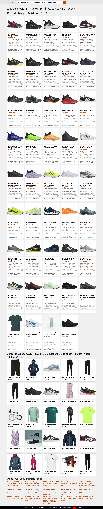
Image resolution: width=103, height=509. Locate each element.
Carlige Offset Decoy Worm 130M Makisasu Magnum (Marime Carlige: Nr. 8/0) (33, 483)
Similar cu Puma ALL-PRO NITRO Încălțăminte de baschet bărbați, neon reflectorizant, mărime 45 (32, 237)
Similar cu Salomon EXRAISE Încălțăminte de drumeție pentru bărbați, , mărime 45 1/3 (86, 237)
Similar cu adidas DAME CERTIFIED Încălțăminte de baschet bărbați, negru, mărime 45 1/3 (15, 50)
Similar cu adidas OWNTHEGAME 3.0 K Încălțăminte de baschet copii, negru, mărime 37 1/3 (33, 50)
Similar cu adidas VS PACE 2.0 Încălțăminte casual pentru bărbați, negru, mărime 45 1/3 (15, 200)
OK (75, 507)
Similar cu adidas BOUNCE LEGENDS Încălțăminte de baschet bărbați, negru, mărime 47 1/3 (87, 50)
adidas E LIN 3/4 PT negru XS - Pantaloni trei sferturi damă (32, 498)
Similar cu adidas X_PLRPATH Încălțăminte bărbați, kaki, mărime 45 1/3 (15, 275)
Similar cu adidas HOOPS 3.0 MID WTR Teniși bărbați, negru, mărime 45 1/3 (69, 162)
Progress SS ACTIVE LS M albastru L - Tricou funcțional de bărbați (15, 491)
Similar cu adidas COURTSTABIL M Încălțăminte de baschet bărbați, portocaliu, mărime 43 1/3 (51, 162)
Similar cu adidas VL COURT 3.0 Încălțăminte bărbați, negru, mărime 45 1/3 (87, 125)
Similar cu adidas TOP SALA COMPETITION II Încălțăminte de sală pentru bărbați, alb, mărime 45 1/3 (51, 312)
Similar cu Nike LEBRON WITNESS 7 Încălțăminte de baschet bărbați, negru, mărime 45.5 (69, 312)
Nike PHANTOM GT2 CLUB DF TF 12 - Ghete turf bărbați (15, 497)
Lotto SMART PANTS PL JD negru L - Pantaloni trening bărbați (69, 498)
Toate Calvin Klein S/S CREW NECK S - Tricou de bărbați (15, 349)
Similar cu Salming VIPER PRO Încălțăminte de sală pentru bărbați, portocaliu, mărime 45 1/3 (69, 237)
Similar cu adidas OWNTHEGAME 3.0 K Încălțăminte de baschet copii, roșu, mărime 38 (69, 125)
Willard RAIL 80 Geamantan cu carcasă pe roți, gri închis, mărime (69, 483)
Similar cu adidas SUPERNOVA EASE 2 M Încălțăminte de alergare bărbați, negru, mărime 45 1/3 (51, 125)
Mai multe (79, 507)
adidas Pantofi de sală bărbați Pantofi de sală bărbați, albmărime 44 (33, 334)
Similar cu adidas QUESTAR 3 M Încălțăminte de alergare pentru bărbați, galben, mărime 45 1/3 (14, 237)
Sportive (9, 6)
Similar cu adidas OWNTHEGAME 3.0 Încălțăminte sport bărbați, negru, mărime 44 (33, 88)
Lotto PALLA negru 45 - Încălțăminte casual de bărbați (86, 491)
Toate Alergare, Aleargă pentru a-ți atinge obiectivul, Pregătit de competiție (51, 349)
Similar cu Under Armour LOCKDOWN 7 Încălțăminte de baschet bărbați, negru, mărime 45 (69, 50)
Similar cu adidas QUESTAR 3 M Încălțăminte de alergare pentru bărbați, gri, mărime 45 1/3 (86, 200)
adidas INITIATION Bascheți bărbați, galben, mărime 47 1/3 (32, 148)
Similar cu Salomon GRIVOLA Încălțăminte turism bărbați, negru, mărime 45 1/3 (33, 125)
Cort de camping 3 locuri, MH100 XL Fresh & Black (86, 497)
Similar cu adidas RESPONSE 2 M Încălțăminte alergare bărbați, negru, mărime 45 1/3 (15, 125)
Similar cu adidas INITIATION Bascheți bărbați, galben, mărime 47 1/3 (33, 162)
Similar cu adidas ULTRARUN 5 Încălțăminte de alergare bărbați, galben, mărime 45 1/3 (50, 200)
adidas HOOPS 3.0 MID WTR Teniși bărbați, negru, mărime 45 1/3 (68, 148)
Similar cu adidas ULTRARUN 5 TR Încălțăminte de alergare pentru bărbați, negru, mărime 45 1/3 (87, 88)
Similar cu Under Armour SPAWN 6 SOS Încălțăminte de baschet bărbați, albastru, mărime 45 (51, 237)
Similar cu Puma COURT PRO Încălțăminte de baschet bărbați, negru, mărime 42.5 (50, 275)
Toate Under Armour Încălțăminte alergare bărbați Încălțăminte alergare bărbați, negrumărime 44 (68, 349)
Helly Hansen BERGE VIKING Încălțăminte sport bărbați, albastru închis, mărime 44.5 (50, 491)
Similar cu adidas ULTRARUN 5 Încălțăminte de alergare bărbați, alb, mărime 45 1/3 (69, 200)
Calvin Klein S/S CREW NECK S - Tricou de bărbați (14, 334)
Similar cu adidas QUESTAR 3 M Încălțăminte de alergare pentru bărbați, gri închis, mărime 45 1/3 (14, 312)
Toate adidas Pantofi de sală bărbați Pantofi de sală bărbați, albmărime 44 (33, 349)
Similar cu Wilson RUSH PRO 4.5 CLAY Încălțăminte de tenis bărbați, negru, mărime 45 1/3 (69, 88)
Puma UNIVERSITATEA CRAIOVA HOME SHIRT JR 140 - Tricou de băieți (14, 483)
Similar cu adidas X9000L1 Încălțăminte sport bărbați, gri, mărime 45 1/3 (86, 275)
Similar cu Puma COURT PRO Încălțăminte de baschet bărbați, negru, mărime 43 (32, 275)
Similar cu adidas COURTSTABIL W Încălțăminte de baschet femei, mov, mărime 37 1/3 (33, 200)
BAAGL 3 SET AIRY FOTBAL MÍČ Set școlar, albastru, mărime (51, 483)
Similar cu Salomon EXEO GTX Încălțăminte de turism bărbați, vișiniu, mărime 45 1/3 (32, 312)
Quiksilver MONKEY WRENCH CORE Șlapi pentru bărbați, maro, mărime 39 (87, 484)
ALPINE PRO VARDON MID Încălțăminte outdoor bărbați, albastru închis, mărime (33, 491)
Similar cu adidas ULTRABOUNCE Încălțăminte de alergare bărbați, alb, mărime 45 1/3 (87, 162)
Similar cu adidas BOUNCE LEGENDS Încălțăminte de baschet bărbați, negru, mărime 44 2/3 (69, 275)
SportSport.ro (12, 2)
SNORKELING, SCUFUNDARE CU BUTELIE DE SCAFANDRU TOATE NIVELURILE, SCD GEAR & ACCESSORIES (51, 500)
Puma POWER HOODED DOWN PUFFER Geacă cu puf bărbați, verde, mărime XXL (68, 491)
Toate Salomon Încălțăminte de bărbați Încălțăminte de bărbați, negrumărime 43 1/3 (86, 312)
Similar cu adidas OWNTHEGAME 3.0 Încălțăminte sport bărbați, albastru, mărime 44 (15, 162)
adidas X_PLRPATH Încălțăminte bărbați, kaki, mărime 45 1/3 (14, 260)
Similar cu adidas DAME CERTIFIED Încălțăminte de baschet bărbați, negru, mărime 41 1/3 (15, 88)
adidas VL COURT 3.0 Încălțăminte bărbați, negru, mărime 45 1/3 (87, 110)
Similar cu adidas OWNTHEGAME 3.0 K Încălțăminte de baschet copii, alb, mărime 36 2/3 (51, 50)
